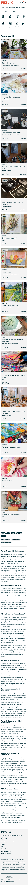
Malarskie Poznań (16, 539)
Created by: (3, 881)
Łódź (8, 533)
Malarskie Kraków (5, 539)
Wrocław (3, 536)
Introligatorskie (10, 27)
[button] (25, 2)
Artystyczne (3, 19)
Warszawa (19, 533)
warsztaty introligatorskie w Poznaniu (9, 866)
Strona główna (4, 7)
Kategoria (17, 7)
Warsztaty (11, 7)
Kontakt (3, 844)
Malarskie (4, 41)
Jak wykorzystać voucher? (7, 842)
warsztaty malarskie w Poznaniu (12, 867)
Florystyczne (24, 19)
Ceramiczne (10, 19)
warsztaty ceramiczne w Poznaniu (8, 861)
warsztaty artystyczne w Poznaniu (17, 864)
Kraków (3, 533)
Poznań (13, 533)
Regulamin (3, 849)
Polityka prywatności (6, 853)
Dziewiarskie (17, 19)
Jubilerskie (17, 27)
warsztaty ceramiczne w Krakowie (15, 862)
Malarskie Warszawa (6, 542)
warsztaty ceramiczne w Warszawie (16, 859)
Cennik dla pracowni (6, 851)
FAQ (2, 846)
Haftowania (3, 27)
